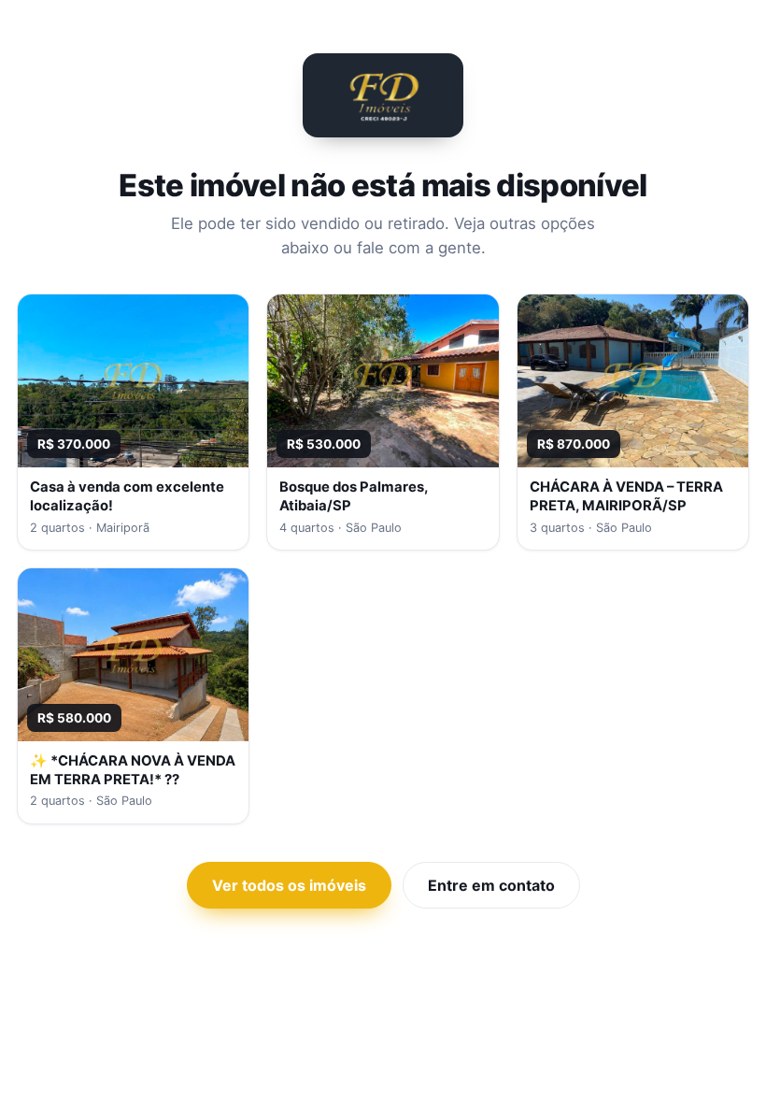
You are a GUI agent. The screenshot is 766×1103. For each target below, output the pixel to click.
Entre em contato (491, 885)
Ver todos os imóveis (289, 885)
